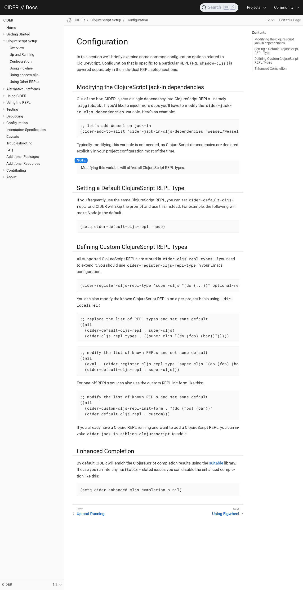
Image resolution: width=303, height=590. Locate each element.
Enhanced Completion (270, 68)
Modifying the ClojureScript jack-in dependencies (274, 41)
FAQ (9, 150)
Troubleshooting (19, 143)
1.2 (267, 20)
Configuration (20, 61)
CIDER (11, 7)
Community (284, 7)
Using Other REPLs (24, 82)
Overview (17, 48)
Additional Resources (23, 163)
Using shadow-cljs (24, 75)
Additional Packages (22, 157)
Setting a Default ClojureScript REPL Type (276, 51)
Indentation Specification (26, 130)
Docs (32, 7)
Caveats (12, 136)
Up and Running (22, 54)
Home (11, 27)
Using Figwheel (22, 68)
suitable (216, 463)
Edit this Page (290, 20)
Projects (253, 7)
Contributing (16, 170)
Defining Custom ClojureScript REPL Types (276, 60)
